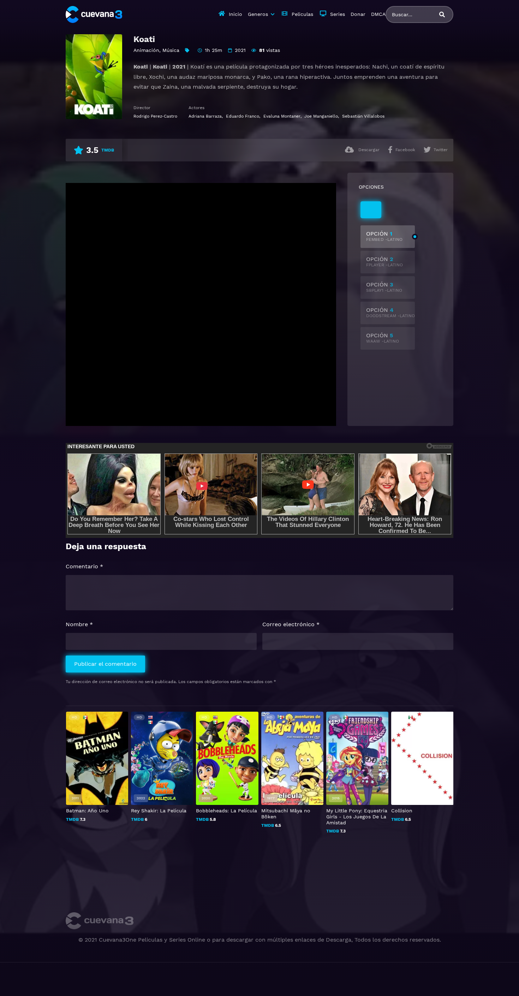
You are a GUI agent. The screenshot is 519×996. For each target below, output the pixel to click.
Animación (146, 50)
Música (170, 50)
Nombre (79, 624)
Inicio (235, 14)
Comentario (84, 566)
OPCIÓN (384, 236)
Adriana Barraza (205, 116)
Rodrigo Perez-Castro (155, 116)
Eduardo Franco (242, 116)
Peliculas (302, 14)
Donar (358, 14)
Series (337, 14)
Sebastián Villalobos (363, 116)
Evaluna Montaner (281, 116)
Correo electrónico (291, 624)
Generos (258, 14)
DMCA (378, 14)
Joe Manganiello (321, 116)
